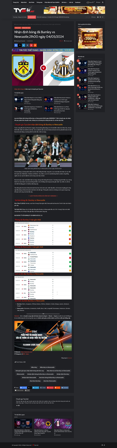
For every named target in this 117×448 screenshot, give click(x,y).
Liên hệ (71, 2)
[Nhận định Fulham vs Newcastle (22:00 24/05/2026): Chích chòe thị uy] (63, 424)
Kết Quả (64, 2)
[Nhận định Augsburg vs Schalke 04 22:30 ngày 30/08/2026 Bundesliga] (18, 109)
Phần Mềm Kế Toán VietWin (52, 2)
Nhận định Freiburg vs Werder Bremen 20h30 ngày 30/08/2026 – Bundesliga (95, 106)
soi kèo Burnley (35, 381)
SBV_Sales (26, 354)
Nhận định (17, 27)
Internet (70, 358)
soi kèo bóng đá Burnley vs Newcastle (52, 377)
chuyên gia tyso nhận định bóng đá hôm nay (30, 370)
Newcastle (21, 374)
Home (17, 24)
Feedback (77, 2)
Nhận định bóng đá (19, 89)
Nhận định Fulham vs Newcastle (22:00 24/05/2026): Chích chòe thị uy (63, 431)
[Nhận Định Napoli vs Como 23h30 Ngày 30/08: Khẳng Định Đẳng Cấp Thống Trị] (18, 100)
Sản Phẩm (31, 2)
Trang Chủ (16, 2)
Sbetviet (16, 316)
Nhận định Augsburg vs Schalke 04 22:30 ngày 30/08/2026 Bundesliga (33, 109)
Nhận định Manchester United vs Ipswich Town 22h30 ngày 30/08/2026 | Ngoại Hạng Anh (62, 99)
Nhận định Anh (23, 24)
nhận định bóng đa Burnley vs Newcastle (41, 374)
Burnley (34, 367)
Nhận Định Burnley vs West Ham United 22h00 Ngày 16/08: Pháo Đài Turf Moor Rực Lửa (23, 431)
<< (43, 196)
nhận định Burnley (63, 374)
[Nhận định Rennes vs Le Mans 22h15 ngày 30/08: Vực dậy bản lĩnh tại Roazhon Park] (48, 109)
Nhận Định (24, 2)
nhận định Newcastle (29, 377)
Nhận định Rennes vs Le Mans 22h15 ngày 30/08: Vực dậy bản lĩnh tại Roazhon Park (56, 15)
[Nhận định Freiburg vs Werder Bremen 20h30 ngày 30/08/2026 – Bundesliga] (82, 106)
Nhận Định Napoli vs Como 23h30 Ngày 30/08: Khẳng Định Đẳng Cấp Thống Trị (33, 99)
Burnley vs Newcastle (47, 367)
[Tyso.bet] (24, 9)
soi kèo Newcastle (50, 381)
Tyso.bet (36, 445)
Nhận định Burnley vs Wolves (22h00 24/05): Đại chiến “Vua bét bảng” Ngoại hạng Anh (42, 431)
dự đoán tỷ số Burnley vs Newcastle (59, 370)
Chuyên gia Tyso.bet (20, 41)
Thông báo (39, 2)
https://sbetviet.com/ (26, 352)
